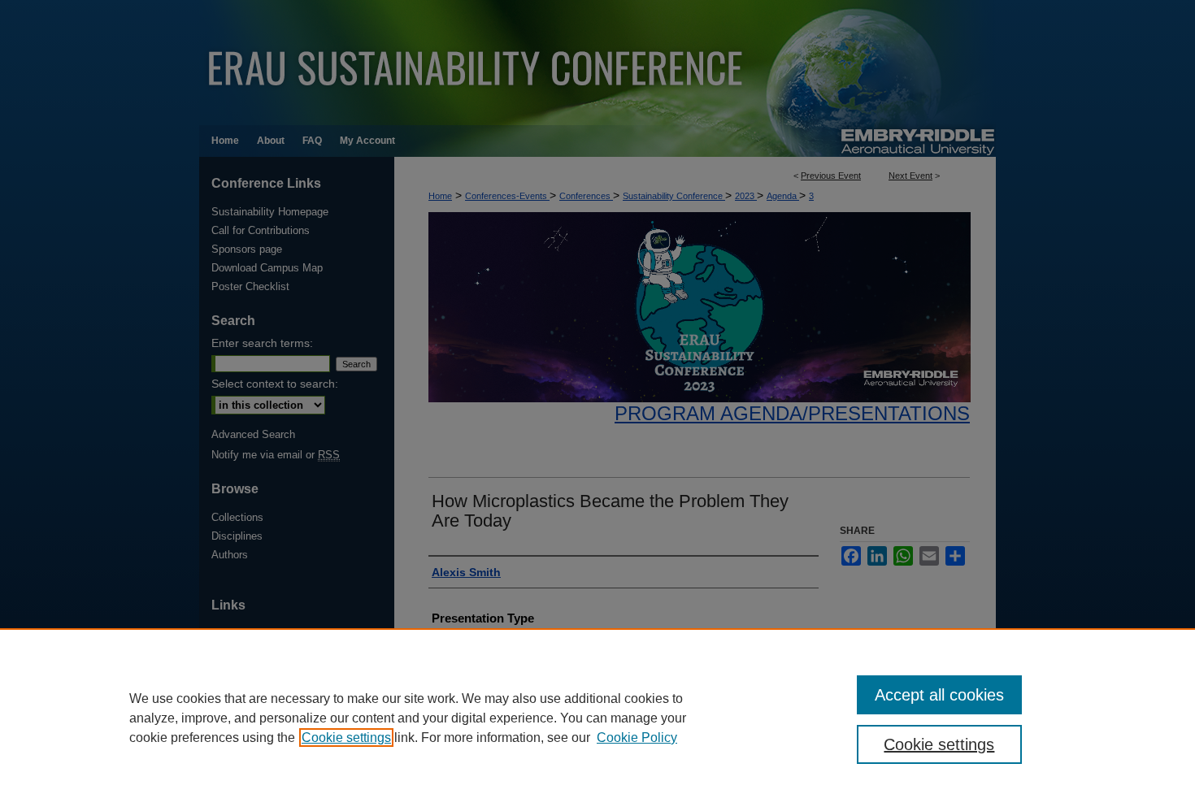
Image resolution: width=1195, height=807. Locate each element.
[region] (597, 717)
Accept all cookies (939, 695)
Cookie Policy (637, 737)
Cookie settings (346, 737)
